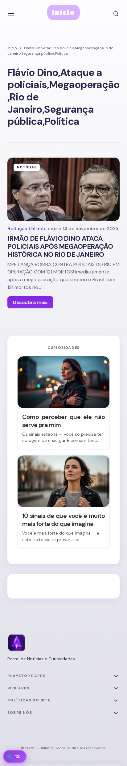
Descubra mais (30, 302)
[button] (11, 13)
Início (63, 12)
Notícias (27, 167)
